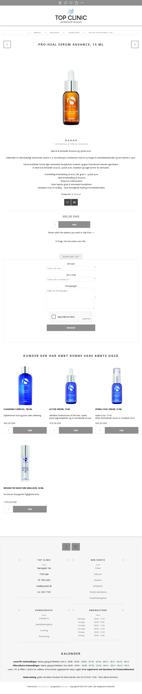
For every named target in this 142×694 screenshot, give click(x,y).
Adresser (98, 574)
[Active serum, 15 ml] (70, 383)
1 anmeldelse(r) (61, 144)
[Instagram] (76, 547)
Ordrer (98, 568)
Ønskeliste (71, 3)
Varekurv (98, 580)
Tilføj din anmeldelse (79, 144)
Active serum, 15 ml (59, 409)
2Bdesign (64, 686)
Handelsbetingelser (97, 598)
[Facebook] (66, 547)
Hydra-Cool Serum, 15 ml (108, 409)
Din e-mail (71, 275)
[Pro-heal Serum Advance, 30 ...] (134, 44)
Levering (44, 630)
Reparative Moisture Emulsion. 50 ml (24, 488)
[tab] (71, 257)
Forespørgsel (71, 286)
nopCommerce (43, 686)
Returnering (44, 636)
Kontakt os (44, 618)
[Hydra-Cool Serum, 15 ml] (116, 383)
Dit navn (71, 263)
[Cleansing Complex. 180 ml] (25, 383)
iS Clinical (76, 194)
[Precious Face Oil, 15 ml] (7, 44)
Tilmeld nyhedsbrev (98, 592)
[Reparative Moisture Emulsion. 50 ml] (25, 462)
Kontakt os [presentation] (71, 256)
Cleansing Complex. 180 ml (18, 409)
